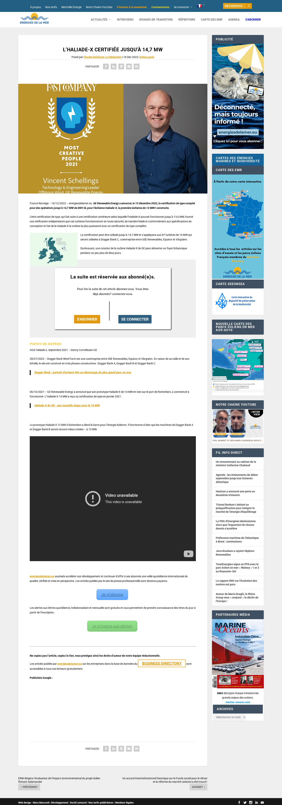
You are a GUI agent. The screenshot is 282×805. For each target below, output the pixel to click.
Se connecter (181, 7)
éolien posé (147, 57)
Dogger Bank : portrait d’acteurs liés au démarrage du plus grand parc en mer (83, 372)
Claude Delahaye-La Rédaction (103, 57)
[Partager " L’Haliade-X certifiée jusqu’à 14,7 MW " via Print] (136, 66)
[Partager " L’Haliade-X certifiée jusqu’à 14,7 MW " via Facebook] (106, 66)
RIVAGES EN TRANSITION (156, 19)
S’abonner (253, 19)
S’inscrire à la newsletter (132, 7)
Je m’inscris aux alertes (112, 626)
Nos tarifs (51, 7)
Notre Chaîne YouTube (99, 7)
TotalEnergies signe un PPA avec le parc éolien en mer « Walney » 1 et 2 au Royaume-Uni (237, 568)
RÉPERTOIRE (186, 19)
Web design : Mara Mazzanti (33, 802)
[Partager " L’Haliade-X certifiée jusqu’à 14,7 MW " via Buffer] (121, 66)
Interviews (125, 19)
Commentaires (160, 7)
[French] (201, 6)
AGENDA (234, 19)
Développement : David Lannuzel (69, 802)
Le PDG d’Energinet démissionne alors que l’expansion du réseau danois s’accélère (236, 525)
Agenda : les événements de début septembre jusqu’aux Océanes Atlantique (237, 478)
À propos (35, 7)
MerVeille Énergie (71, 7)
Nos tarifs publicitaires (100, 802)
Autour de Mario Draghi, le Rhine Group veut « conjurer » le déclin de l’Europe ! (237, 597)
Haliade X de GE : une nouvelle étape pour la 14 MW (67, 405)
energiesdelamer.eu (42, 576)
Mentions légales (124, 802)
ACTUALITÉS (99, 19)
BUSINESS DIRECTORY (161, 663)
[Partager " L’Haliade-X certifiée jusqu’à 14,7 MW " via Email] (129, 66)
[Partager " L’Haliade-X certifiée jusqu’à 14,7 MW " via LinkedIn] (113, 66)
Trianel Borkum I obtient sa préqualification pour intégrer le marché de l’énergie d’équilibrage (236, 508)
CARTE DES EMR (212, 19)
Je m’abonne (112, 594)
